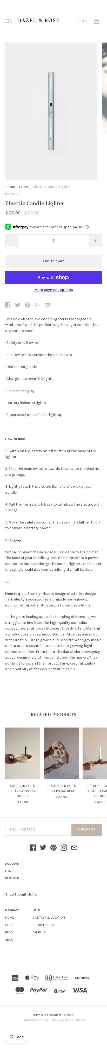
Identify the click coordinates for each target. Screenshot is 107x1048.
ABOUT (10, 939)
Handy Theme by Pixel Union (40, 1020)
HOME (9, 917)
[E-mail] (74, 848)
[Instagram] (64, 848)
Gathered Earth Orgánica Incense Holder (22, 791)
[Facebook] (33, 848)
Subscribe (87, 829)
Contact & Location (49, 917)
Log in (10, 871)
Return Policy (44, 925)
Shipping (39, 932)
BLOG (9, 932)
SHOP (9, 925)
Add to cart (53, 261)
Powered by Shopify (72, 1020)
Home (10, 187)
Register (12, 878)
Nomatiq (12, 193)
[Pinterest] (53, 848)
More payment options (53, 290)
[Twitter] (43, 848)
